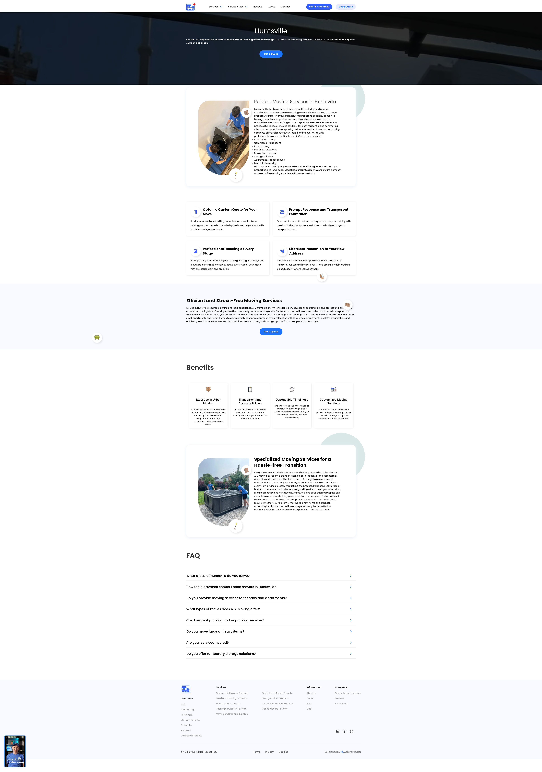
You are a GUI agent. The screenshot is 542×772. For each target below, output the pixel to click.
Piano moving (261, 146)
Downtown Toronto (191, 735)
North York (187, 714)
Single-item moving (265, 153)
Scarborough (188, 709)
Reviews (257, 6)
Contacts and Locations (348, 693)
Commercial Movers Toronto (232, 693)
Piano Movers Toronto (228, 703)
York (183, 704)
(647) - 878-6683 (319, 6)
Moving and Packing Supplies (232, 714)
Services (213, 6)
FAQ (309, 703)
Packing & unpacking (265, 149)
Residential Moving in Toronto (232, 698)
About (271, 6)
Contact (285, 6)
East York (186, 730)
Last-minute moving (265, 163)
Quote (310, 698)
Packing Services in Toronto (231, 708)
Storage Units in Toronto (275, 698)
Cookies (283, 752)
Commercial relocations (267, 143)
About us (311, 693)
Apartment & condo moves (269, 159)
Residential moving (264, 139)
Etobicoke (186, 725)
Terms (256, 752)
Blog (309, 708)
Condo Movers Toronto (275, 708)
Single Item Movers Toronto (277, 693)
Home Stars (341, 703)
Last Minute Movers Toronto (277, 703)
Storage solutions (263, 156)
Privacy (269, 752)
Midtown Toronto (190, 720)
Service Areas (235, 6)
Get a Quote (345, 6)
